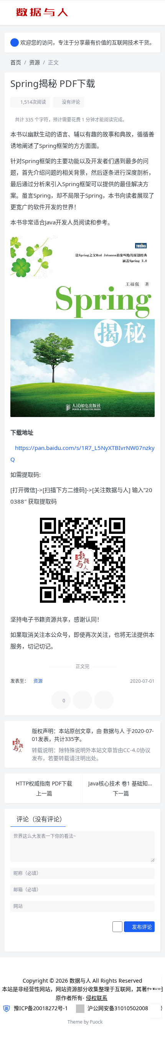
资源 (34, 62)
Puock (96, 1022)
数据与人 (114, 730)
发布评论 (141, 926)
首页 (15, 62)
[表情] (117, 926)
